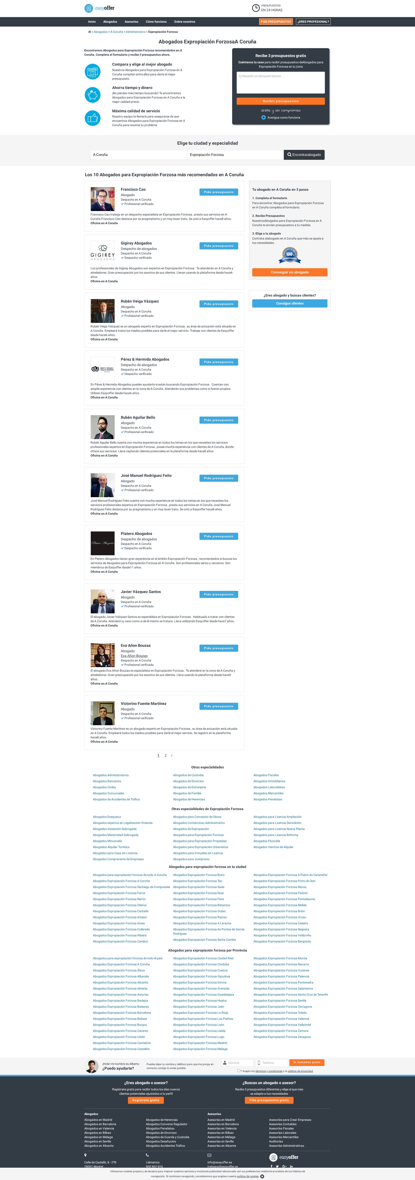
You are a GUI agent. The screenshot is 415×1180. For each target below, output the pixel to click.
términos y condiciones (269, 1071)
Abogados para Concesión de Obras (197, 816)
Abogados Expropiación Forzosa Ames (119, 923)
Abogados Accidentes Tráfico (165, 1145)
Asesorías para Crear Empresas (290, 1119)
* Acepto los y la (277, 1071)
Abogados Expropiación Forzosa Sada (198, 887)
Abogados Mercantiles (269, 793)
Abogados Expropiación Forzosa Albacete (121, 976)
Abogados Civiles (104, 787)
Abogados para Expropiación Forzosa (198, 835)
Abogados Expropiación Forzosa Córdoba (201, 964)
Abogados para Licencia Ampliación (278, 816)
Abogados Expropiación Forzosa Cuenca (200, 970)
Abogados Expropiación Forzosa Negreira (281, 929)
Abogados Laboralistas (269, 787)
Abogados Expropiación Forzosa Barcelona (122, 1012)
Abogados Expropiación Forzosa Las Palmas (203, 1018)
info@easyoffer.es (220, 1162)
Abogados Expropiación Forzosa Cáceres (120, 1030)
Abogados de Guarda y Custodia (167, 1137)
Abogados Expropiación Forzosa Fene (198, 899)
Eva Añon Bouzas (134, 656)
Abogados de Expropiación (191, 829)
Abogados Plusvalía (267, 841)
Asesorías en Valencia (222, 1128)
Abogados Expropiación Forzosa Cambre (120, 941)
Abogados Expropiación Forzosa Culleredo (121, 929)
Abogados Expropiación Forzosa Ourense (281, 970)
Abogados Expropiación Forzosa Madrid (200, 1043)
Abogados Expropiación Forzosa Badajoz (120, 1000)
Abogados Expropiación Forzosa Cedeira (281, 923)
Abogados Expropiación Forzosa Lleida (199, 1030)
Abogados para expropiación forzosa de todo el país (128, 958)
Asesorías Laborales (282, 1132)
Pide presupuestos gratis (269, 1100)
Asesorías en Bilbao (221, 1132)
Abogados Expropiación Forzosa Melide (280, 905)
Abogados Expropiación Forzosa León (198, 1024)
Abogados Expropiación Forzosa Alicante (120, 982)
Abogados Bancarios (107, 781)
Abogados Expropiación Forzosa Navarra (281, 964)
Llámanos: (153, 1162)
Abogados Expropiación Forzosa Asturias (120, 994)
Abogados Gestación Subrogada (115, 829)
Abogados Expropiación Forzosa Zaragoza (282, 1037)
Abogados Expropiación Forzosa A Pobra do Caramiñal (290, 875)
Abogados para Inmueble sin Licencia (198, 853)
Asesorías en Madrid (221, 1119)
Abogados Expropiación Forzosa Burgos (120, 1024)
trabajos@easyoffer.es (223, 1166)
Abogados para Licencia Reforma (276, 835)
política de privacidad (300, 1071)
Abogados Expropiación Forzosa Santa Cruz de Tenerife (291, 994)
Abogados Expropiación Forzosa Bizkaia (120, 1018)
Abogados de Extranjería (189, 787)
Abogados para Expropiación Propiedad (200, 841)
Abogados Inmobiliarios (269, 781)
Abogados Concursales (108, 793)
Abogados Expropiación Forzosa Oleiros (120, 905)
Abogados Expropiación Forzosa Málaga (200, 1049)
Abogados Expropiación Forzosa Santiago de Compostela (131, 887)
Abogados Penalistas (268, 799)
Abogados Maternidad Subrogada (116, 835)
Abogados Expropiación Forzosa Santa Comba (204, 939)
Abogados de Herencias (189, 799)
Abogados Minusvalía (107, 841)
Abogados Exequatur (107, 816)
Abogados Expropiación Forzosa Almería (120, 988)
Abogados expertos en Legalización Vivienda (123, 823)
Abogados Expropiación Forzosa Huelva (200, 1000)
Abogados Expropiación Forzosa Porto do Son (284, 881)
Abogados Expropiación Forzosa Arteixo (120, 917)
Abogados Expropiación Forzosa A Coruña (121, 881)
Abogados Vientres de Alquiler (274, 847)
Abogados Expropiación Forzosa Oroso (280, 917)
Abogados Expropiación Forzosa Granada (201, 988)
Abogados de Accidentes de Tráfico (116, 799)
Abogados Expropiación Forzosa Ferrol (119, 893)
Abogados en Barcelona (100, 1124)
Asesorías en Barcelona (223, 1124)
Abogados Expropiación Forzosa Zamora (281, 1030)
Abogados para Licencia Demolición (277, 823)
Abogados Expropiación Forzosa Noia (198, 893)
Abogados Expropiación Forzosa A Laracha (202, 923)
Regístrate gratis (145, 1100)
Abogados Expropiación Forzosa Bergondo (282, 941)
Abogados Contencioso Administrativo (199, 823)
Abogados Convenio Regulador (166, 1124)
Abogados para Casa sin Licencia (115, 853)
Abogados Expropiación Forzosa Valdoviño (282, 935)
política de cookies (248, 1176)
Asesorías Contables (283, 1124)
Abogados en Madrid (98, 1119)
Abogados (91, 1114)
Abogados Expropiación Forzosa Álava (119, 970)
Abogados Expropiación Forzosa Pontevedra (283, 982)
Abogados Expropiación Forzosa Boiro (199, 875)
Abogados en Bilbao (97, 1132)
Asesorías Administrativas (286, 1145)
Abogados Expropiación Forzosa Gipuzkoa (201, 976)
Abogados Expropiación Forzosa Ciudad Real (203, 958)
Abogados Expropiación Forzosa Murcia (280, 958)
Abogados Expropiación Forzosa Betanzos (201, 905)
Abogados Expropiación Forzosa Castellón (121, 1049)
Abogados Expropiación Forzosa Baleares (121, 1006)
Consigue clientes (290, 303)
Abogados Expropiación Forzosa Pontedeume (284, 899)
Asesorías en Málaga (221, 1137)
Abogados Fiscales (266, 775)
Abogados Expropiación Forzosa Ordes (199, 911)
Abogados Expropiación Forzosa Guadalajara (203, 994)
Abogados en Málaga (98, 1137)
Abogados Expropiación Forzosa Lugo (198, 1037)
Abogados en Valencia (99, 1128)
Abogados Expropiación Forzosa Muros (280, 887)
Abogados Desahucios (161, 1141)
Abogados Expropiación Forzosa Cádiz (119, 1037)
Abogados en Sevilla (97, 1141)
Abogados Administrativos (111, 775)
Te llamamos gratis (307, 1062)
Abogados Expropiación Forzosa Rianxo (200, 917)
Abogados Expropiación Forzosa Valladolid (282, 1024)
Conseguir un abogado (290, 272)
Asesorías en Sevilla (221, 1141)
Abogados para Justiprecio (191, 859)
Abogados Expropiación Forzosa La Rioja (200, 1012)
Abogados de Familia (187, 793)
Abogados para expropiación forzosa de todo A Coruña (130, 875)
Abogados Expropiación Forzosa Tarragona (283, 1006)
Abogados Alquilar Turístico (111, 847)
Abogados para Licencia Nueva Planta (279, 829)
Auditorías (276, 1141)
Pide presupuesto (219, 192)
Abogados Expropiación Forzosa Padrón (281, 893)
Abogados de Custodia (188, 775)
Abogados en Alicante (98, 1145)
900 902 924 (154, 1166)
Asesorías (214, 1114)
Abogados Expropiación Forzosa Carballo (120, 911)
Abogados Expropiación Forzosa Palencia (281, 976)
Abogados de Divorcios (188, 781)
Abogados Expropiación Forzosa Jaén (198, 1006)
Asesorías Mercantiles (283, 1137)
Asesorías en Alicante (222, 1145)
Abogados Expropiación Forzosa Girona (200, 982)
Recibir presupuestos (281, 101)
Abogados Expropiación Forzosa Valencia (281, 1018)
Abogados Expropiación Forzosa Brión (279, 911)
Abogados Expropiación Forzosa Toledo (280, 1012)
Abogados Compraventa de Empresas (118, 859)
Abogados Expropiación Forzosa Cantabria (122, 1043)
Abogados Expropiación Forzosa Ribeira (120, 935)
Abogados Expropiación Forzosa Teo (197, 881)
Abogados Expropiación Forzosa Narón (119, 899)
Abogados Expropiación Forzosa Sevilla (280, 1000)
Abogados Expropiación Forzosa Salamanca (283, 988)
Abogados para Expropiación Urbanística (200, 847)
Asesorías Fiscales (281, 1128)
